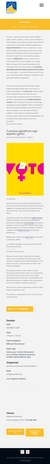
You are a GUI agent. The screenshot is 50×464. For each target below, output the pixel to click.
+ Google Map (31, 420)
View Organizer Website (16, 378)
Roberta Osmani (24, 230)
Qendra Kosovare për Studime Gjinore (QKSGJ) (20, 356)
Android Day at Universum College (35, 432)
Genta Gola (29, 237)
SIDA (29, 357)
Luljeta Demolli (36, 218)
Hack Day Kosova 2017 (15, 431)
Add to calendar (18, 309)
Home (14, 27)
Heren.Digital (26, 460)
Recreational (19, 344)
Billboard (9, 344)
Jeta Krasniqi (28, 223)
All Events (23, 27)
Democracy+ (11, 352)
